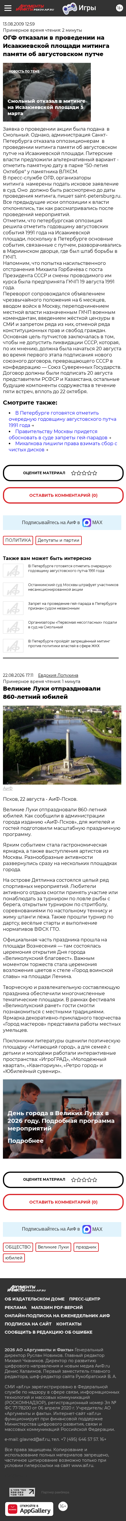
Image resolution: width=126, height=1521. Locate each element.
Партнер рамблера (55, 1492)
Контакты (68, 1324)
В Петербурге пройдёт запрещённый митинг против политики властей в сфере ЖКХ (69, 643)
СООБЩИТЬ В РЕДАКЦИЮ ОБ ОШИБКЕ (48, 1332)
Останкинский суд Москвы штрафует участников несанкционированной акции (73, 587)
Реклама (16, 1307)
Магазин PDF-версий (57, 1307)
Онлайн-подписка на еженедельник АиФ (57, 1315)
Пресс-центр (84, 1299)
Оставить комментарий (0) (63, 495)
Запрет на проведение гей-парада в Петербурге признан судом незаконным (72, 605)
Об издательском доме (34, 1299)
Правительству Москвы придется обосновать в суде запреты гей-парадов (58, 434)
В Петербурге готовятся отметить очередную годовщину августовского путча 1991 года (62, 419)
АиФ (8, 788)
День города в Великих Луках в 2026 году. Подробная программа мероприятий (61, 1121)
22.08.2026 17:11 (18, 675)
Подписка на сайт (28, 1324)
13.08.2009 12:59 (19, 24)
